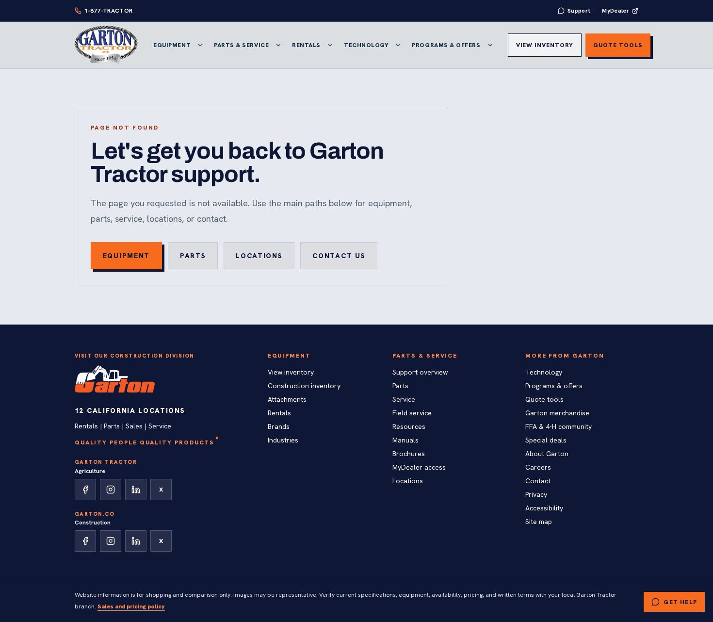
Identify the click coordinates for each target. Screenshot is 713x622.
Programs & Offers (446, 45)
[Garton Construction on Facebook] (85, 541)
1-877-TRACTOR (108, 11)
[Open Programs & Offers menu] (490, 45)
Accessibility (544, 508)
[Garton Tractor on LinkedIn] (135, 489)
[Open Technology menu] (398, 45)
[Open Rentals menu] (330, 45)
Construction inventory (304, 385)
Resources (408, 426)
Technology (366, 45)
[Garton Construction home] (115, 379)
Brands (279, 426)
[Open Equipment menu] (200, 45)
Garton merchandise (557, 413)
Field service (412, 413)
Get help (680, 602)
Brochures (408, 453)
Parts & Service (241, 45)
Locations (259, 255)
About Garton (546, 453)
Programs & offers (554, 385)
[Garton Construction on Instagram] (110, 541)
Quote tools (618, 45)
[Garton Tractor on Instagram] (110, 489)
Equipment (172, 45)
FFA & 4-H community (558, 426)
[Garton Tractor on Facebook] (85, 489)
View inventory (544, 45)
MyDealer (615, 11)
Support (579, 11)
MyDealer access (419, 467)
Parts (193, 255)
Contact (538, 480)
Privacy (536, 494)
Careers (538, 467)
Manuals (405, 440)
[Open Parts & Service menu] (278, 45)
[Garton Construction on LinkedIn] (135, 541)
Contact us (338, 255)
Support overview (420, 372)
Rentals (306, 45)
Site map (538, 521)
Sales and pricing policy (131, 606)
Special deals (546, 440)
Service (403, 399)
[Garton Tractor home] (106, 45)
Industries (283, 440)
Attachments (287, 399)
